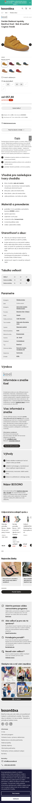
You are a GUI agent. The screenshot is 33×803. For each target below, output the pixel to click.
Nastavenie (15, 793)
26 (21, 84)
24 (12, 84)
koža (17, 330)
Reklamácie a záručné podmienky (12, 740)
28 (3, 89)
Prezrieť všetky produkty (12, 446)
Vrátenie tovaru (9, 657)
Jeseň (20, 337)
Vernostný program (7, 734)
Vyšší (17, 318)
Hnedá (18, 315)
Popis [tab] (17, 138)
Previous (2, 44)
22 (3, 84)
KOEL (17, 356)
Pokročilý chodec (21, 348)
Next (30, 44)
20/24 (14, 542)
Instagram (18, 699)
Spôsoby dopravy (6, 745)
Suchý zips (19, 353)
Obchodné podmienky (8, 748)
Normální (22, 318)
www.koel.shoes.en (14, 441)
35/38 (3, 537)
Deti (23, 311)
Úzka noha (19, 322)
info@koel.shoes (12, 439)
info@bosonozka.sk (10, 761)
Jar (17, 337)
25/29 (17, 542)
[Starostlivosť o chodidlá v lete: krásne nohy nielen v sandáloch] (11, 569)
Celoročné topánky (21, 307)
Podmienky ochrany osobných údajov (12, 751)
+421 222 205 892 (9, 765)
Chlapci (27, 311)
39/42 (6, 537)
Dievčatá (19, 311)
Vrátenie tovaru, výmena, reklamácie (12, 737)
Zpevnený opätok (21, 327)
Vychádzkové (20, 341)
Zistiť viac (8, 616)
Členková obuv (20, 300)
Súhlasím (16, 799)
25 (17, 84)
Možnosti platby (6, 743)
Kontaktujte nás (9, 647)
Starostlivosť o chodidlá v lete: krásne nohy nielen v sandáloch (10, 580)
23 (8, 84)
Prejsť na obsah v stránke (15, 130)
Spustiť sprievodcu (10, 633)
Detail (9, 545)
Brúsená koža (20, 334)
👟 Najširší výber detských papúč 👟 (20, 3)
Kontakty (4, 753)
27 (26, 84)
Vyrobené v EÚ (20, 349)
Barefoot (19, 344)
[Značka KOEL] (7, 17)
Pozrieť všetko (16, 592)
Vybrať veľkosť (16, 108)
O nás (3, 732)
